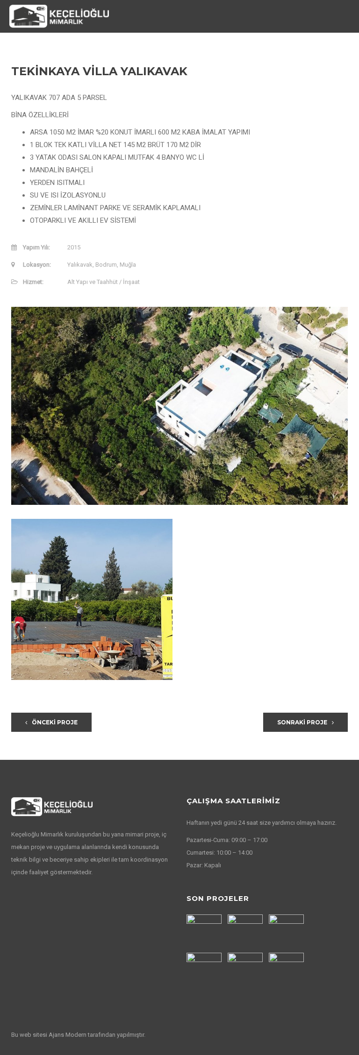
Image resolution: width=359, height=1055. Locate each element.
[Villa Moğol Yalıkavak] (205, 931)
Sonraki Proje (302, 722)
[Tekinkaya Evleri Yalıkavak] (287, 931)
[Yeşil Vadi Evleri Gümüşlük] (246, 970)
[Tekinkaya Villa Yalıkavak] (205, 970)
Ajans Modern (68, 1034)
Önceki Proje (55, 722)
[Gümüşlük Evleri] (287, 970)
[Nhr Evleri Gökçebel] (246, 931)
